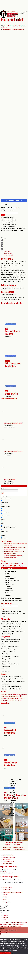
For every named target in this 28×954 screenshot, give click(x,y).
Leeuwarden (13, 800)
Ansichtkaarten (18, 20)
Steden (11, 779)
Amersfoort (13, 783)
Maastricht (13, 804)
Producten (18, 779)
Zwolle (12, 815)
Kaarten (17, 16)
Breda (12, 789)
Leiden (13, 802)
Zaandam (13, 813)
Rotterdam (13, 808)
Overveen (13, 806)
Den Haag (13, 794)
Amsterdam (13, 785)
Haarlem (13, 798)
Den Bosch (13, 793)
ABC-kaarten (18, 18)
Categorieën (15, 14)
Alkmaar (13, 781)
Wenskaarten (18, 22)
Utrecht (13, 811)
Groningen (12, 796)
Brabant (13, 787)
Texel (13, 809)
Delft (13, 791)
